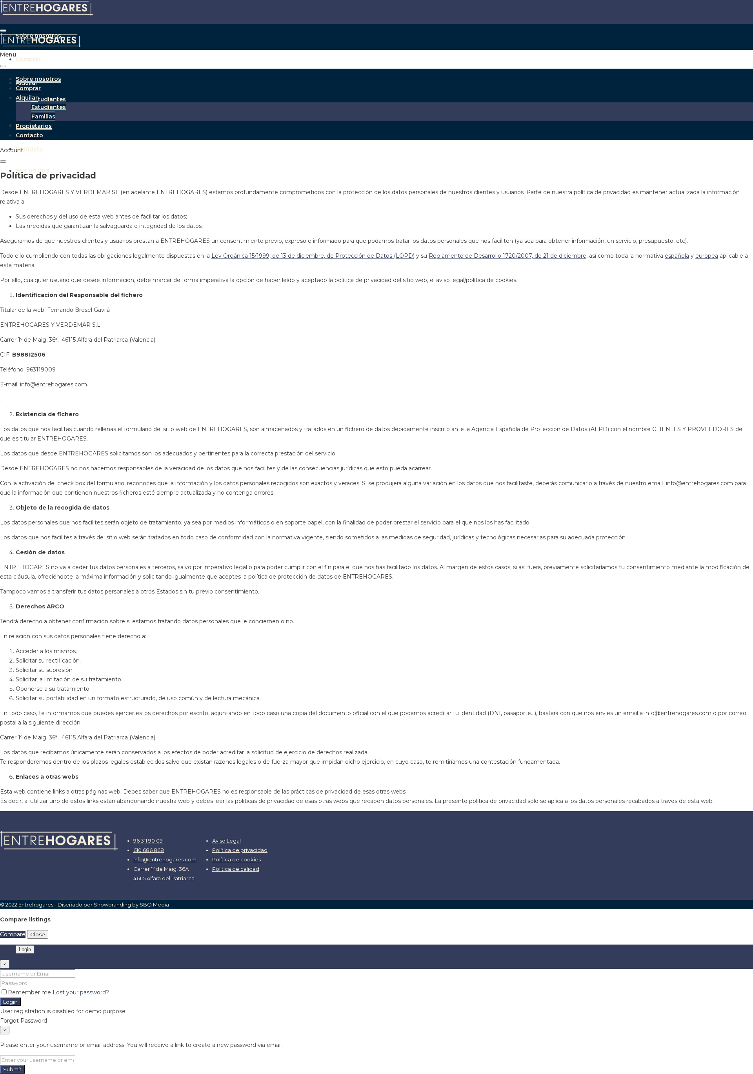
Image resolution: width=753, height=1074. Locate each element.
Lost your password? (81, 992)
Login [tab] (25, 949)
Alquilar (27, 97)
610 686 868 (148, 850)
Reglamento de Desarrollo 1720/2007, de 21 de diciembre (507, 255)
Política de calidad (235, 869)
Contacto (29, 148)
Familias (43, 116)
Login (10, 1002)
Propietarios (34, 125)
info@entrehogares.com (164, 859)
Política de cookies (236, 859)
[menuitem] (32, 170)
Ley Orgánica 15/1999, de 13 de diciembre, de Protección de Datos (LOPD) (313, 255)
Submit (12, 1069)
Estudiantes (48, 99)
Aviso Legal (226, 840)
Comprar (28, 59)
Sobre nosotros (38, 78)
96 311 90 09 (148, 840)
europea (706, 255)
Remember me (30, 992)
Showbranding (112, 904)
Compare (12, 934)
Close (37, 934)
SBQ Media (154, 904)
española (677, 255)
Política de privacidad (239, 850)
